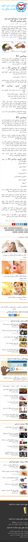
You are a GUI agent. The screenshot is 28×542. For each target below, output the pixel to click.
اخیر (17, 386)
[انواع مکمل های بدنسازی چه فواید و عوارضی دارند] (23, 416)
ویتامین (26, 232)
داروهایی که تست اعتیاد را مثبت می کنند (11, 396)
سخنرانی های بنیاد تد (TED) (20, 522)
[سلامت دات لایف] (14, 7)
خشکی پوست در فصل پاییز (17, 297)
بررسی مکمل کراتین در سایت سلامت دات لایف (10, 440)
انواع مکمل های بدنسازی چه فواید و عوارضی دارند (10, 415)
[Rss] (18, 315)
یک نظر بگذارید (12, 24)
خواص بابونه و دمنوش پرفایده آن (10, 471)
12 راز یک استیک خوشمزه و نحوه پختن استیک (11, 389)
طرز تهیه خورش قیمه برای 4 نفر (10, 331)
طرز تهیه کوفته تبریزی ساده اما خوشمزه (11, 324)
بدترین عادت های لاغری (12, 427)
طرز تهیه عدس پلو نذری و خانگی (11, 337)
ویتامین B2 (21, 232)
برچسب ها (7, 386)
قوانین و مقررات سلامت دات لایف (18, 533)
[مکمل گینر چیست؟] (23, 403)
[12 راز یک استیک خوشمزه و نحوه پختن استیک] (23, 391)
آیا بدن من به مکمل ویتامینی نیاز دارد (15, 228)
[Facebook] (15, 315)
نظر (13, 386)
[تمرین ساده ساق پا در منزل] (23, 410)
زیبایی (20, 24)
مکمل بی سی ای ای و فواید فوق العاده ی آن (11, 434)
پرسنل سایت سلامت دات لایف (19, 535)
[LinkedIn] (12, 315)
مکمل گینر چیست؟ (13, 402)
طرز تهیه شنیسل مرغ (12, 343)
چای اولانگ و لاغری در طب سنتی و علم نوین (11, 465)
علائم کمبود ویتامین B (19, 230)
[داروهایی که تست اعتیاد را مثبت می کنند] (23, 397)
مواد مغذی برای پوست (10, 230)
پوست (23, 24)
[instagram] (10, 315)
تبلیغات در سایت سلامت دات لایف (18, 524)
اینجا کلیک (18, 380)
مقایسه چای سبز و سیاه (12, 484)
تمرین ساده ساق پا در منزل (11, 408)
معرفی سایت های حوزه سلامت (19, 531)
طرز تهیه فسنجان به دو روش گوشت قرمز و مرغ (10, 350)
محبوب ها (24, 386)
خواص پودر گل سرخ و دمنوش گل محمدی (10, 490)
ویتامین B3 (15, 232)
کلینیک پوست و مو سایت (9, 37)
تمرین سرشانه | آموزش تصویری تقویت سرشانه (12, 453)
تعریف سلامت (23, 537)
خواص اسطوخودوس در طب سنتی (10, 478)
